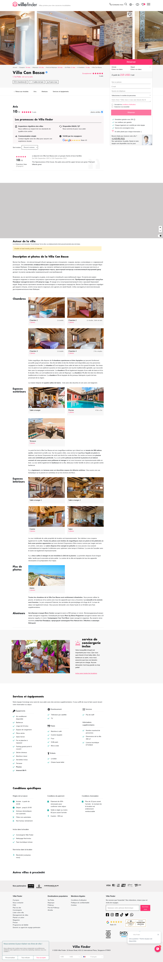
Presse (15, 922)
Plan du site (17, 908)
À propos (16, 900)
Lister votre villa (18, 912)
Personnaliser (10, 957)
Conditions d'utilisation (79, 900)
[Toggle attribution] (160, 235)
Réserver (131, 112)
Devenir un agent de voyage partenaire (26, 927)
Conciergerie (17, 910)
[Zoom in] (160, 227)
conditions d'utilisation (129, 104)
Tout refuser (25, 957)
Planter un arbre (18, 917)
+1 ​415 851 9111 (118, 139)
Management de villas (20, 915)
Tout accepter (41, 957)
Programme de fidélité (20, 925)
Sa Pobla (17, 77)
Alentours (45, 91)
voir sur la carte (27, 77)
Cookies (74, 905)
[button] (58, 257)
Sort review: (17, 147)
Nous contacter (18, 903)
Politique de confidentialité (80, 903)
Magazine (16, 920)
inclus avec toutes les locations (86, 673)
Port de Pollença (53, 908)
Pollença (51, 905)
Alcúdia (50, 910)
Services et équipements (61, 91)
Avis (35, 91)
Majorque (51, 903)
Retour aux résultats (21, 91)
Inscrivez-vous (145, 908)
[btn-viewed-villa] (137, 4)
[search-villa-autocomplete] (125, 4)
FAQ (14, 905)
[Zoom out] (160, 230)
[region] (81, 210)
